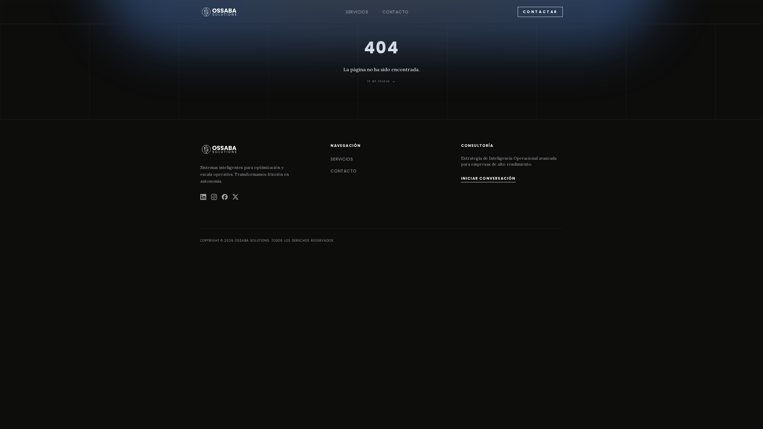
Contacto (395, 12)
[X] (235, 197)
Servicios (357, 12)
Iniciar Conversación (488, 178)
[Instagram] (214, 197)
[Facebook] (225, 197)
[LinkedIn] (203, 197)
